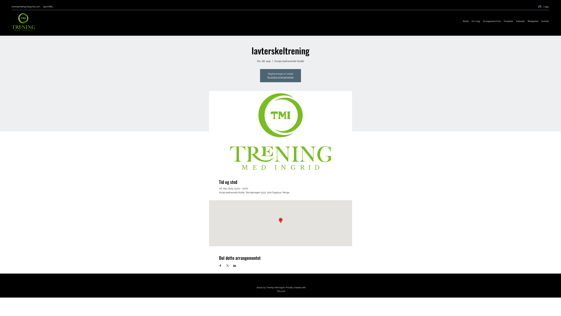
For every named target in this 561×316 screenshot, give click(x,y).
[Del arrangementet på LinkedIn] (234, 266)
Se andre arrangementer (280, 77)
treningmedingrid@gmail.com (26, 6)
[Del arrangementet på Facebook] (220, 266)
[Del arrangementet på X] (227, 266)
